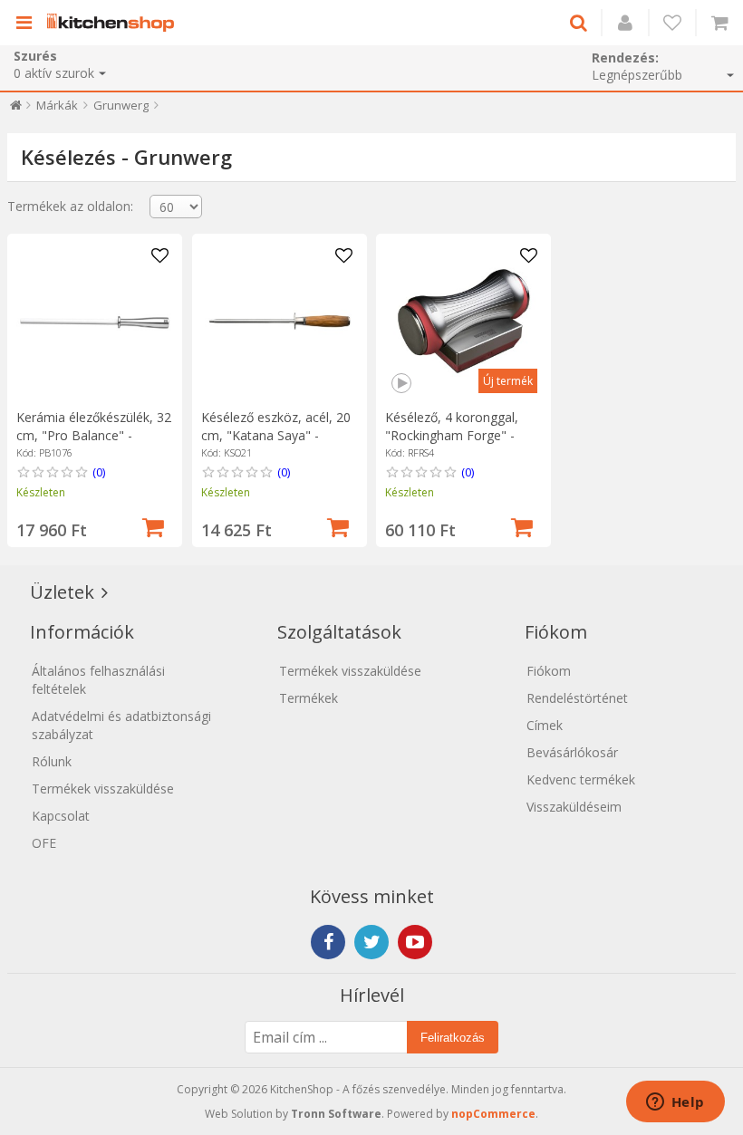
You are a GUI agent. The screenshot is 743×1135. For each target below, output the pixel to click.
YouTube (415, 942)
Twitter (371, 942)
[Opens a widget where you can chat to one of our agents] (675, 1103)
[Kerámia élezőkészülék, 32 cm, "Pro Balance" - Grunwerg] (94, 321)
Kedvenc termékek (580, 779)
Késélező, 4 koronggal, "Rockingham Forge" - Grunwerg (451, 435)
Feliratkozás (452, 1037)
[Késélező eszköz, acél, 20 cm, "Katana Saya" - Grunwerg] (279, 321)
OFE (44, 842)
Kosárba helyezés (153, 525)
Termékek (308, 698)
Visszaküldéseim (574, 806)
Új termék (508, 381)
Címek (544, 725)
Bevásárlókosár (572, 752)
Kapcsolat (61, 815)
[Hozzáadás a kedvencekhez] (159, 256)
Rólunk (52, 761)
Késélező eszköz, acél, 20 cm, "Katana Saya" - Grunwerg (276, 435)
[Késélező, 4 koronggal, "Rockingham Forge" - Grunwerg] (463, 321)
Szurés (35, 55)
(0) (98, 472)
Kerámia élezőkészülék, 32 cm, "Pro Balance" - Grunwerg (93, 435)
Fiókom (548, 670)
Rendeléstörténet (577, 698)
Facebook (328, 942)
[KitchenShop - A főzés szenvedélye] (115, 22)
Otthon (16, 109)
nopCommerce (493, 1113)
